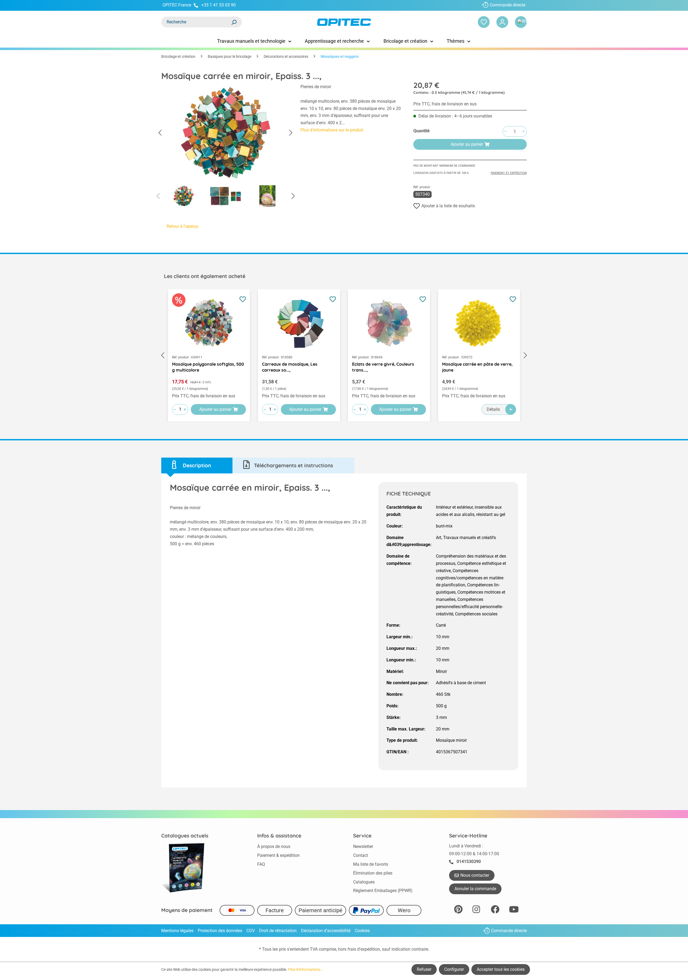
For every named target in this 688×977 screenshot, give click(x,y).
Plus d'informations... (306, 969)
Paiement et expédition (509, 173)
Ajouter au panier (467, 144)
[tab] (196, 465)
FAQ (261, 864)
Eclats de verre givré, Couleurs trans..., (383, 367)
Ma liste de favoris (370, 864)
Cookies (362, 930)
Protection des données (220, 930)
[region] (225, 147)
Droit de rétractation (278, 930)
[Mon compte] (502, 22)
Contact (360, 855)
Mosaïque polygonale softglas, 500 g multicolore (208, 367)
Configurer (454, 969)
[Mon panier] (521, 22)
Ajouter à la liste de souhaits (448, 205)
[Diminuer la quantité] (505, 131)
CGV (250, 930)
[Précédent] (160, 133)
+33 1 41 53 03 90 (218, 5)
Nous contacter (474, 875)
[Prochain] (291, 133)
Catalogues (364, 882)
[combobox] (196, 22)
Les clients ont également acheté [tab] (204, 276)
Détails (493, 409)
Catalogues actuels (184, 835)
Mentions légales (177, 930)
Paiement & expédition (278, 855)
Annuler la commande (475, 888)
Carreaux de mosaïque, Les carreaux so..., (289, 367)
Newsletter (363, 846)
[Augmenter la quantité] (523, 131)
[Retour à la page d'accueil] (344, 22)
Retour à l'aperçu (182, 226)
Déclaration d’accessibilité (325, 930)
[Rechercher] (233, 22)
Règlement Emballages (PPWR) (383, 890)
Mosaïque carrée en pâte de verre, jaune (477, 367)
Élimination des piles (372, 873)
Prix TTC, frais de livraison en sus (444, 103)
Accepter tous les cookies (501, 969)
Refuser (424, 969)
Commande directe (507, 5)
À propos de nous (273, 846)
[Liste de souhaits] (484, 22)
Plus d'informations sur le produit (331, 130)
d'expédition (368, 949)
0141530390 (469, 861)
